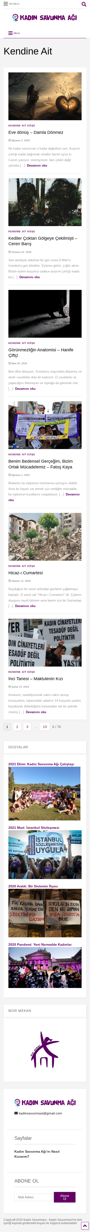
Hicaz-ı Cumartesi (25, 572)
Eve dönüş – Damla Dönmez (35, 132)
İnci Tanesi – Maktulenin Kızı (35, 678)
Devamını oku (37, 165)
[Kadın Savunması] (45, 19)
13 (45, 727)
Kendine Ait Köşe (21, 125)
